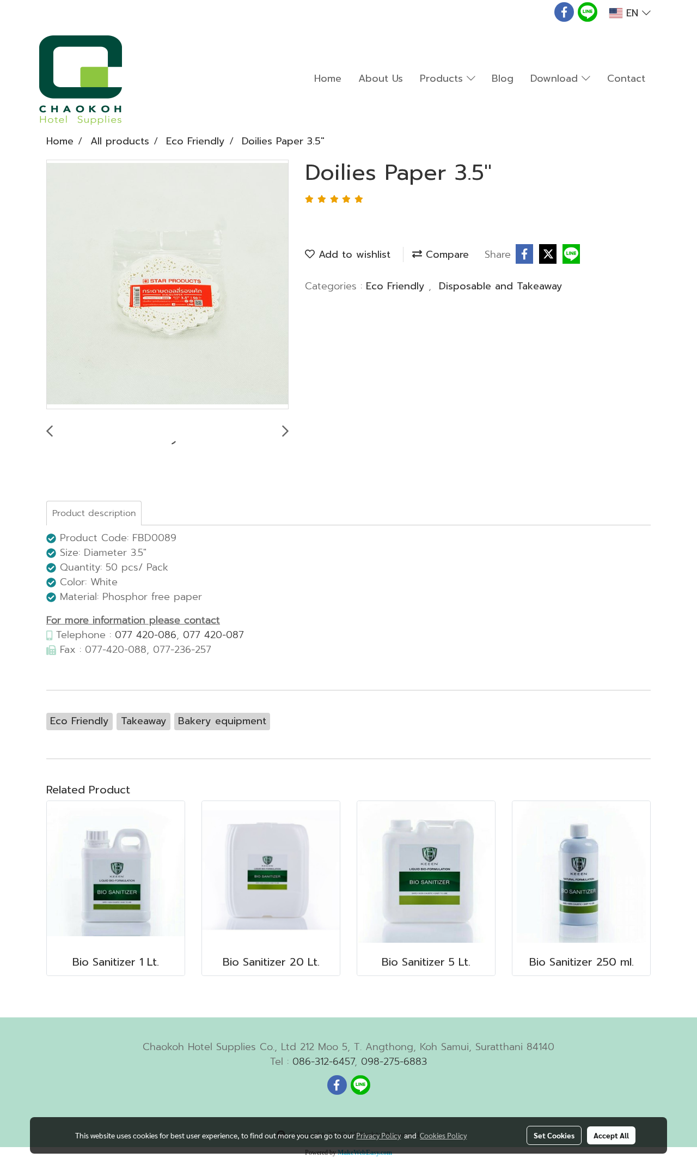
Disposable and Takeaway (501, 286)
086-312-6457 (323, 1061)
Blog (502, 78)
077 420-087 (213, 634)
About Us (380, 78)
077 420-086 (145, 634)
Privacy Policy (378, 1135)
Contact (626, 78)
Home (327, 78)
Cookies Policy (443, 1135)
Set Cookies (554, 1135)
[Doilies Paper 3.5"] (167, 285)
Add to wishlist (352, 254)
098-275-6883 (394, 1061)
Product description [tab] (94, 513)
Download (556, 78)
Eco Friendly (397, 286)
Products (443, 78)
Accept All (611, 1135)
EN (632, 13)
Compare (445, 254)
